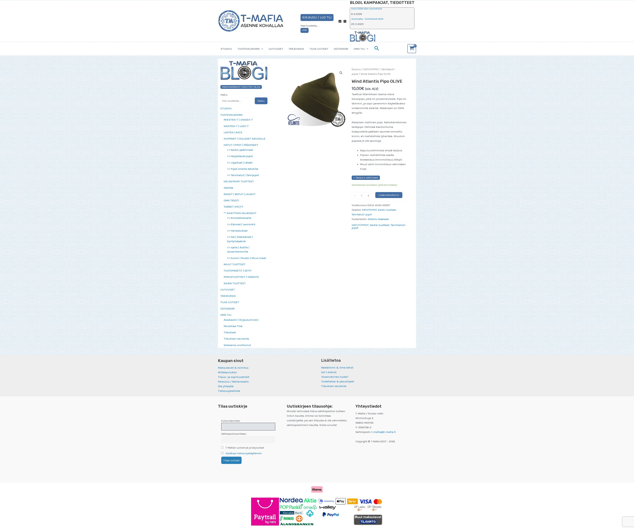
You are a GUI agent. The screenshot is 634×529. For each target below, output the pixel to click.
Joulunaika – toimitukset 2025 (367, 19)
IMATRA (228, 187)
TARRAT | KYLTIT (233, 206)
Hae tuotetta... (309, 25)
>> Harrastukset (237, 230)
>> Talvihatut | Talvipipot (243, 175)
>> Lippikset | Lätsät (239, 162)
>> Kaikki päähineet (240, 149)
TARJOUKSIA (296, 48)
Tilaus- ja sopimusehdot (233, 377)
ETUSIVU (226, 48)
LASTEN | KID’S (233, 132)
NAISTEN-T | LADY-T (236, 126)
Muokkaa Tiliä (233, 326)
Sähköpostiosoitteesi (234, 433)
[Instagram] (344, 21)
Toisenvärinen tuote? (334, 376)
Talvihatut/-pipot (362, 214)
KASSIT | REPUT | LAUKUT (239, 194)
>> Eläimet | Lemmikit (241, 224)
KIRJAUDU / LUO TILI (317, 17)
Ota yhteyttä (226, 386)
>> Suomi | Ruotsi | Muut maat (246, 258)
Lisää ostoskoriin (389, 195)
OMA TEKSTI (231, 200)
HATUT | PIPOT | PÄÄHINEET (241, 144)
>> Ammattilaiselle (239, 217)
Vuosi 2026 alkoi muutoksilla (366, 8)
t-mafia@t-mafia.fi (383, 432)
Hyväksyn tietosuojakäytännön (244, 453)
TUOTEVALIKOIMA (249, 48)
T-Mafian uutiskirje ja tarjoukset (244, 447)
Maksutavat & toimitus (233, 367)
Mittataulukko (227, 372)
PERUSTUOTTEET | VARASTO (241, 276)
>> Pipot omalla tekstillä (242, 168)
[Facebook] (339, 21)
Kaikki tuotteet (387, 209)
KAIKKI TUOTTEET (235, 283)
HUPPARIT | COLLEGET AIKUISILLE (244, 138)
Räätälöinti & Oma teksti (337, 367)
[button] (261, 48)
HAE (304, 30)
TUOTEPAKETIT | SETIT (238, 270)
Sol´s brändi (329, 372)
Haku (224, 94)
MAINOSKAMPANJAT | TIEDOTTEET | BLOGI (241, 87)
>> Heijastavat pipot (240, 156)
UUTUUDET (276, 48)
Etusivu (356, 69)
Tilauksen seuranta (236, 338)
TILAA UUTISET (319, 48)
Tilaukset (230, 332)
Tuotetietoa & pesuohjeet (337, 381)
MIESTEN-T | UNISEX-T (238, 119)
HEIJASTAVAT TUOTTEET (239, 181)
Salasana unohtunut (237, 345)
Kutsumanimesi (230, 420)
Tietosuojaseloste (229, 390)
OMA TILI (359, 48)
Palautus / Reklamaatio (233, 381)
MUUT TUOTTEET (234, 264)
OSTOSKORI (341, 48)
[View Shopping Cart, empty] (411, 48)
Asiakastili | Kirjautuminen (241, 319)
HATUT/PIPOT (371, 69)
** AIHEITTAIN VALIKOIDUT (240, 213)
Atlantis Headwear (378, 219)
